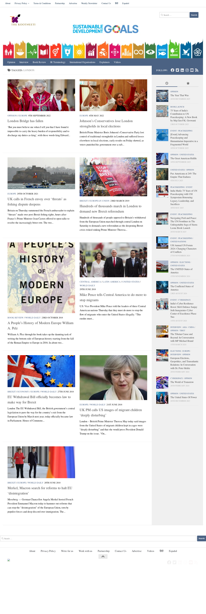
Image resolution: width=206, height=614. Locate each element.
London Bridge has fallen (25, 120)
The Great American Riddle (183, 158)
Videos (117, 62)
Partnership (60, 3)
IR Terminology (57, 62)
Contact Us (106, 3)
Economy (23, 391)
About (7, 3)
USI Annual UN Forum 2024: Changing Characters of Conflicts (183, 249)
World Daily (33, 317)
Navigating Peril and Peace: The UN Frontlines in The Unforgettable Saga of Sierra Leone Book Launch (183, 223)
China (191, 327)
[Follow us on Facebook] (172, 70)
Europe (23, 115)
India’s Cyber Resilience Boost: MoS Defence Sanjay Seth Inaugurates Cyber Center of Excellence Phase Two (183, 310)
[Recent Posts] (166, 83)
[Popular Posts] (187, 83)
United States (130, 281)
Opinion (11, 62)
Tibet (182, 330)
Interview (24, 62)
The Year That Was (179, 95)
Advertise (73, 3)
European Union (99, 200)
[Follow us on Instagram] (187, 70)
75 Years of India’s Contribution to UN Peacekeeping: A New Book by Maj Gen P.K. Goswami (183, 115)
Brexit (84, 200)
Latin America (111, 281)
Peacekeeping (185, 130)
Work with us (85, 551)
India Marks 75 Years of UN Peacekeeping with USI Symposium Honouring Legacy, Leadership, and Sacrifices (183, 197)
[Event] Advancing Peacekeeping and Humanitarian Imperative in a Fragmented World (184, 139)
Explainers (105, 62)
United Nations (178, 241)
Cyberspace (184, 299)
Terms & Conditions (42, 3)
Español (125, 3)
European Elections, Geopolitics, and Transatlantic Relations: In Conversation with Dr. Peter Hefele (184, 363)
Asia (184, 327)
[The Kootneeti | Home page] (24, 20)
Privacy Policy (21, 3)
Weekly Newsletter (89, 3)
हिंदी (116, 3)
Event (173, 130)
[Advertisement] (90, 592)
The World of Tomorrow (182, 382)
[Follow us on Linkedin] (182, 70)
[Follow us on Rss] (196, 70)
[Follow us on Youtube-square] (192, 70)
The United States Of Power (183, 397)
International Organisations (82, 62)
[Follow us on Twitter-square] (177, 70)
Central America (90, 281)
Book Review (39, 62)
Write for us (67, 551)
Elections (185, 262)
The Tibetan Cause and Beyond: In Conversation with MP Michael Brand (182, 337)
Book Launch (177, 106)
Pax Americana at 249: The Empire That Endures (183, 175)
